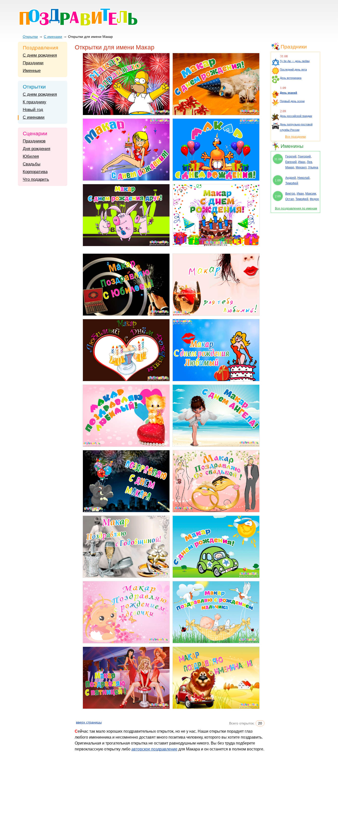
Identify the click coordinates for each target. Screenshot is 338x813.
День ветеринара (290, 77)
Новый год (33, 109)
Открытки (30, 37)
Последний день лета (293, 69)
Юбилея (31, 156)
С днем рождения (40, 55)
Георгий (290, 156)
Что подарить (36, 179)
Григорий (304, 156)
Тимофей (291, 183)
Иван (301, 162)
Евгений (291, 162)
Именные (32, 70)
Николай (303, 178)
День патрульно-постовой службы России (296, 127)
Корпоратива (35, 171)
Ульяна (313, 167)
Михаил (301, 167)
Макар (289, 167)
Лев (309, 162)
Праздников (34, 141)
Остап (289, 199)
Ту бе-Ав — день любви (295, 61)
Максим (310, 193)
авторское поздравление (154, 749)
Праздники (33, 63)
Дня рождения (36, 148)
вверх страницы (89, 722)
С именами (53, 37)
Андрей (290, 178)
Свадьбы (31, 164)
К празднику (34, 102)
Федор (314, 199)
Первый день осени (292, 101)
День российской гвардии (296, 115)
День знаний (288, 92)
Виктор (290, 193)
